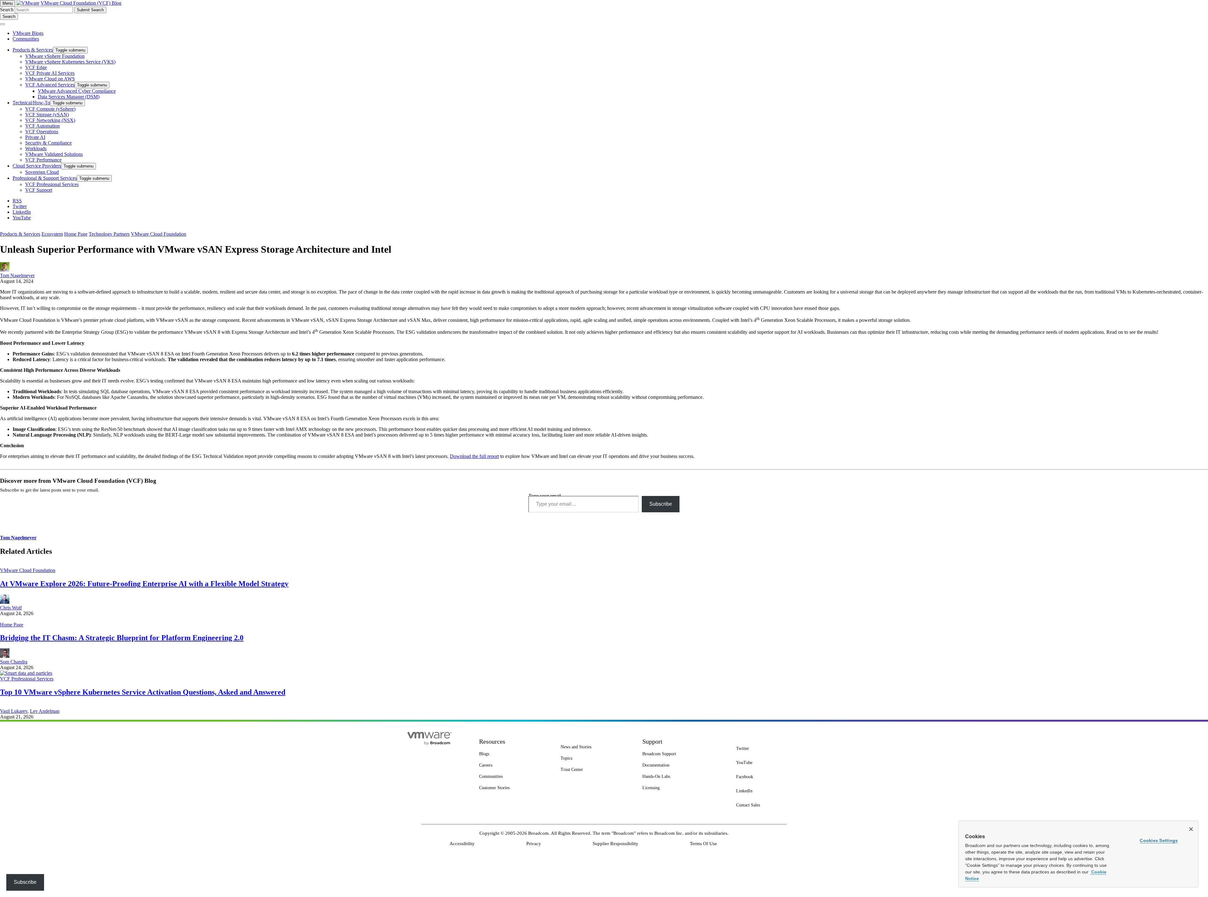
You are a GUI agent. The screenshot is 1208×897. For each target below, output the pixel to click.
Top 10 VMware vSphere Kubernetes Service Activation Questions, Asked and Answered (142, 692)
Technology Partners (109, 234)
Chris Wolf (11, 607)
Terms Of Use (703, 843)
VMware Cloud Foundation (158, 234)
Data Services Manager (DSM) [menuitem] (68, 96)
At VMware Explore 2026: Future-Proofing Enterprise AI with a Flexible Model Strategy (144, 584)
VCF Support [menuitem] (38, 190)
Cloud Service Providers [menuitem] (37, 165)
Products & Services (20, 234)
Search (7, 9)
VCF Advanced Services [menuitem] (50, 84)
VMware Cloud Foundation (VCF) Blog (81, 3)
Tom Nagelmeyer (17, 275)
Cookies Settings (1159, 840)
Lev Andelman (44, 711)
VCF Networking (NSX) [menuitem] (50, 120)
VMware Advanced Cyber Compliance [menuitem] (77, 91)
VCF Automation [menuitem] (42, 126)
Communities (26, 38)
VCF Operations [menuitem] (41, 131)
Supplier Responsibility (615, 843)
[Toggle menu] (2, 24)
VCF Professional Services (26, 678)
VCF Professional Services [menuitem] (52, 184)
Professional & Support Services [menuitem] (45, 178)
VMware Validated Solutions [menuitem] (54, 154)
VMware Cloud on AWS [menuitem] (50, 78)
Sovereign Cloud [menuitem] (42, 172)
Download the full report (474, 456)
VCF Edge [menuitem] (36, 67)
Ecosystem (52, 234)
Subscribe (660, 504)
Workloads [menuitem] (36, 148)
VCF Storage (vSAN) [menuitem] (47, 114)
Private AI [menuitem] (35, 137)
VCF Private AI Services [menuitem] (50, 73)
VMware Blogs (28, 33)
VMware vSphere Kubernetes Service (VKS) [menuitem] (70, 61)
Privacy (533, 843)
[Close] (1191, 829)
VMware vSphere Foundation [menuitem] (55, 56)
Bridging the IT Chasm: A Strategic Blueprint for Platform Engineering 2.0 (121, 638)
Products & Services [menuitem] (33, 49)
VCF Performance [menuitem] (43, 159)
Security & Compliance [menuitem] (48, 143)
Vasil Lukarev (13, 711)
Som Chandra (13, 661)
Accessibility (462, 843)
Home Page (75, 234)
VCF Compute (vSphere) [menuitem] (50, 109)
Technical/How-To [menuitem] (31, 102)
